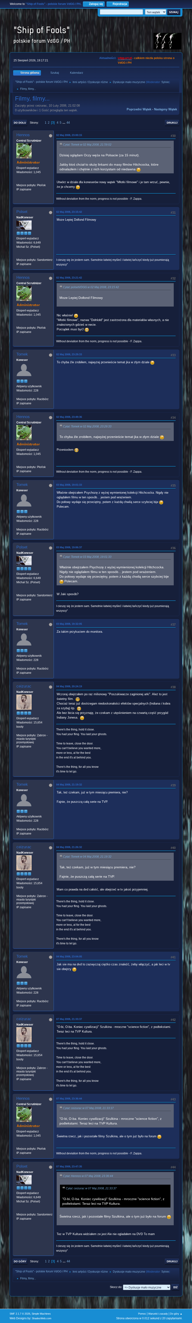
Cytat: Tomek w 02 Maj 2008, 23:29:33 (87, 426)
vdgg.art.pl (125, 58)
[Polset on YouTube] (18, 255)
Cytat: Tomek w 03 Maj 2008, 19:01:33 (87, 557)
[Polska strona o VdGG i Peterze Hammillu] (18, 180)
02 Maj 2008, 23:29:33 (69, 354)
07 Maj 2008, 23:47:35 (69, 1166)
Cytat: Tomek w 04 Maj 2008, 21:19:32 (87, 856)
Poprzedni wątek (139, 109)
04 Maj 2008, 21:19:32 (69, 784)
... (64, 122)
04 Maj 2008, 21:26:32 (69, 847)
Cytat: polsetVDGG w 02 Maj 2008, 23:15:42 (91, 287)
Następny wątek (165, 109)
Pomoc (142, 1313)
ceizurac (23, 686)
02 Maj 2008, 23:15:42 (69, 211)
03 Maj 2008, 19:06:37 (69, 547)
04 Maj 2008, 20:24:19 (69, 686)
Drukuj (172, 122)
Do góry (20, 1261)
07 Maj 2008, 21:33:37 (69, 1019)
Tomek (22, 354)
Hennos (23, 135)
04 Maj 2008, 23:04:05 (69, 956)
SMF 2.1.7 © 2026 (20, 1313)
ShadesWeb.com (41, 1318)
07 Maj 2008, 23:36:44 (69, 1098)
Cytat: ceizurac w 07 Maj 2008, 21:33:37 (88, 1108)
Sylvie (165, 82)
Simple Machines (41, 1313)
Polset (21, 211)
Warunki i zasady (158, 1313)
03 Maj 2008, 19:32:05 (69, 623)
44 (68, 122)
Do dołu (20, 122)
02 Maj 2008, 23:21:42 (69, 277)
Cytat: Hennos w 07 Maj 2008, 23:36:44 (88, 1176)
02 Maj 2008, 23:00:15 (69, 135)
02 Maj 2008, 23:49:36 (69, 416)
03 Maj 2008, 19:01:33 (69, 484)
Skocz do (116, 1287)
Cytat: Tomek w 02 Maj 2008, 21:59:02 (87, 144)
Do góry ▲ (176, 1313)
